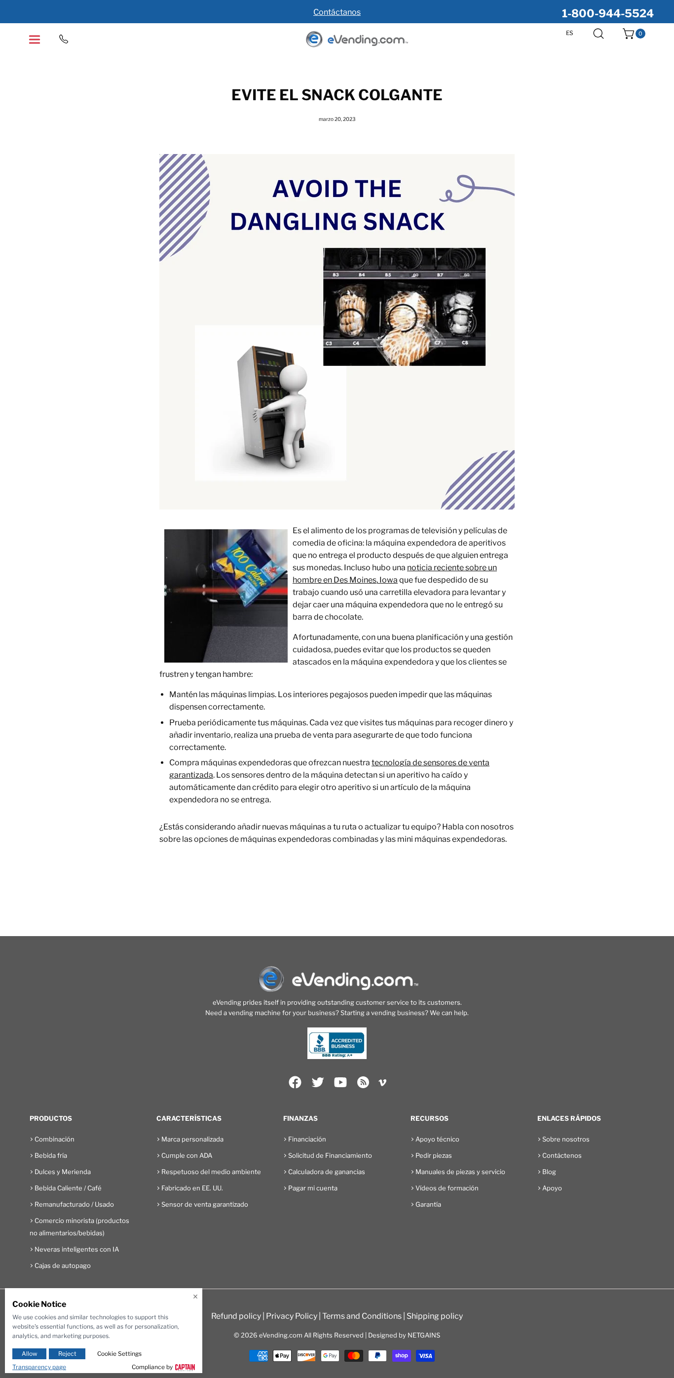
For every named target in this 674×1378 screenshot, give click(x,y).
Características (189, 1118)
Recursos (430, 1118)
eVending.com (280, 1335)
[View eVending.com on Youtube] (340, 1082)
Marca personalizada (192, 1139)
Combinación (55, 1139)
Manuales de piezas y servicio (460, 1172)
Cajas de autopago (63, 1265)
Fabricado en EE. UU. (192, 1188)
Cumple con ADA (186, 1155)
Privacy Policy (291, 1316)
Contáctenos (562, 1155)
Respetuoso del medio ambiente (211, 1172)
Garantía (428, 1204)
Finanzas (300, 1118)
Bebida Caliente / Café (68, 1188)
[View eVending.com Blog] (363, 1082)
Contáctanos (337, 12)
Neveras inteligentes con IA (77, 1249)
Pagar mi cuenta (312, 1188)
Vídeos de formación (447, 1188)
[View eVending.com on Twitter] (317, 1082)
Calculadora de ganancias (326, 1172)
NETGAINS (424, 1335)
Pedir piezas (433, 1155)
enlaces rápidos (569, 1118)
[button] (598, 33)
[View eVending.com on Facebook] (295, 1082)
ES (569, 33)
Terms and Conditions (362, 1316)
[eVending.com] (356, 40)
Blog (549, 1172)
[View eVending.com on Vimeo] (382, 1084)
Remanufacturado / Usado (74, 1204)
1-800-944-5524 (608, 13)
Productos (51, 1118)
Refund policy (236, 1316)
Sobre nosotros (566, 1139)
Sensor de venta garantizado (204, 1204)
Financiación (307, 1139)
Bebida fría (51, 1155)
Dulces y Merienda (63, 1172)
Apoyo (552, 1188)
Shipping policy (435, 1316)
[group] (337, 11)
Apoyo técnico (437, 1139)
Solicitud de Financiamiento (330, 1155)
